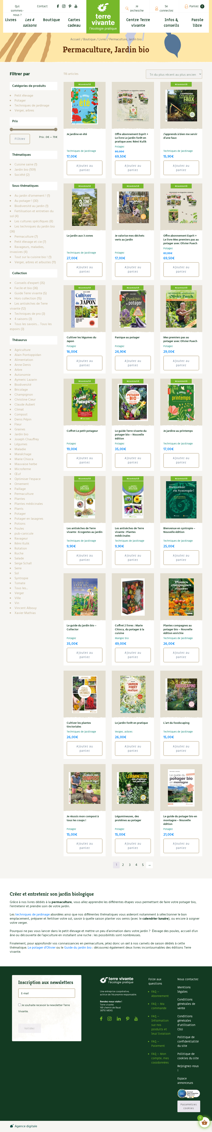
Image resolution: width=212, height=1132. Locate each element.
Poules (19, 528)
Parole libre (198, 23)
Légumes (20, 444)
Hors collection (25, 298)
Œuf (17, 474)
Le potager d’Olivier (41, 947)
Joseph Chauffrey (26, 439)
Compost (21, 414)
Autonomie (22, 375)
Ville (17, 598)
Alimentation (23, 360)
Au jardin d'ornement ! (30, 196)
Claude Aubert (24, 404)
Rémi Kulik (21, 543)
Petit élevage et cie (28, 242)
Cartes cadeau (74, 23)
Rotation (20, 548)
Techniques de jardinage (31, 105)
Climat (19, 409)
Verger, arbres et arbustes (32, 262)
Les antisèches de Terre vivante (29, 306)
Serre (18, 568)
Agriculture (22, 350)
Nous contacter (187, 979)
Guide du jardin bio (78, 947)
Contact (42, 6)
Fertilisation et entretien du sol (32, 214)
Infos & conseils (171, 23)
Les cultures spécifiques (31, 221)
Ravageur (21, 538)
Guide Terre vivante (28, 293)
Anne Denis (22, 365)
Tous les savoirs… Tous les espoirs (31, 327)
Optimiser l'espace (27, 479)
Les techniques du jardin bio (34, 226)
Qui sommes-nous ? (17, 10)
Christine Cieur (25, 399)
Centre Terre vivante (138, 23)
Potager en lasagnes (28, 519)
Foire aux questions (155, 981)
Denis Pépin (22, 419)
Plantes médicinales (28, 504)
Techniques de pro (27, 314)
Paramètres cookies (189, 1106)
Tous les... (21, 588)
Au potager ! (23, 201)
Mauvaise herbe (25, 464)
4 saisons (21, 319)
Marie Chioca (23, 459)
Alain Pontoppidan (27, 355)
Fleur (18, 424)
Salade (19, 558)
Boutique (51, 20)
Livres (102, 39)
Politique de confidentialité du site (188, 1041)
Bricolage (21, 389)
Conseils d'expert (26, 283)
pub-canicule (23, 533)
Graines (19, 429)
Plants (18, 509)
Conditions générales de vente (186, 1004)
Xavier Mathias (25, 613)
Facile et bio (23, 288)
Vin (16, 603)
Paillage (20, 489)
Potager (20, 100)
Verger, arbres (24, 110)
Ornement (21, 484)
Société (19, 175)
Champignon (23, 394)
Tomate (19, 583)
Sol (16, 573)
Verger (19, 593)
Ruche (18, 553)
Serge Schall (23, 563)
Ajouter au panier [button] (84, 168)
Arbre (18, 370)
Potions (19, 524)
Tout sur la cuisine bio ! (31, 257)
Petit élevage (23, 95)
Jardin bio (21, 169)
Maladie (20, 449)
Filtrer (20, 139)
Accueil (75, 39)
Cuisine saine (23, 164)
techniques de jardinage (32, 914)
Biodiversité (22, 385)
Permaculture (24, 236)
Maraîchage (22, 454)
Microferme (22, 469)
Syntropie (21, 578)
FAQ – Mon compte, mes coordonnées (160, 1058)
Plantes (19, 499)
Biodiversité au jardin (29, 206)
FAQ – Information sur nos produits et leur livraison (160, 1025)
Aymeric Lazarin (25, 380)
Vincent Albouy (25, 608)
